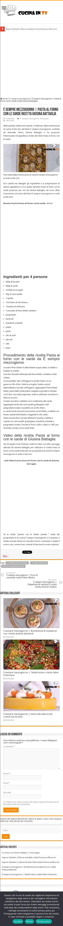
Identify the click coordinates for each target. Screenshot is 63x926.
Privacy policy (44, 921)
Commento (9, 746)
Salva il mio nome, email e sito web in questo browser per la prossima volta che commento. (31, 803)
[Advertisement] (31, 64)
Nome (6, 773)
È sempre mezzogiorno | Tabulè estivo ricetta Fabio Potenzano (29, 874)
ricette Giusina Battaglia (13, 566)
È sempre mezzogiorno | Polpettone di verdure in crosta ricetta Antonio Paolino (42, 583)
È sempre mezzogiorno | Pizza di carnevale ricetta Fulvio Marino (22, 575)
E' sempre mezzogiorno (19, 99)
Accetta (18, 921)
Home (5, 99)
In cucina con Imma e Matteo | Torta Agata (21, 853)
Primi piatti (44, 119)
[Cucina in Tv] (31, 11)
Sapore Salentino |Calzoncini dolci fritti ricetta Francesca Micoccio (30, 862)
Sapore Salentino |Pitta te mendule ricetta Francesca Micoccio (31, 29)
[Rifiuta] (59, 908)
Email (6, 783)
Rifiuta (29, 921)
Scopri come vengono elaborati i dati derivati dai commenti (31, 820)
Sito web (7, 792)
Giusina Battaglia (39, 563)
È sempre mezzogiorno (17, 563)
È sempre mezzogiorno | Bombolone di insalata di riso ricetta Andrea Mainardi (30, 632)
